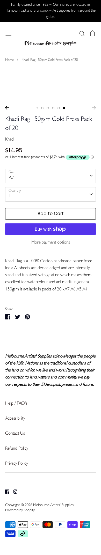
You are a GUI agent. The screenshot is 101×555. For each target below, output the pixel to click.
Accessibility (15, 419)
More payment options (50, 242)
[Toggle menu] (8, 33)
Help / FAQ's (16, 403)
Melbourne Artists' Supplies (53, 505)
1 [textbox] (10, 196)
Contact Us (15, 434)
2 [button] (42, 108)
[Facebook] (5, 492)
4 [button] (53, 108)
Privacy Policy (16, 464)
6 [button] (64, 108)
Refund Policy (16, 449)
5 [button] (58, 108)
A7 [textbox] (11, 178)
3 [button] (48, 108)
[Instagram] (13, 492)
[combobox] (50, 176)
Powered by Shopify (20, 511)
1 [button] (37, 108)
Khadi (10, 139)
